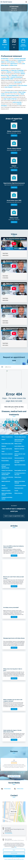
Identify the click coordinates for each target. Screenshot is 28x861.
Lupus (3, 451)
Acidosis (17, 451)
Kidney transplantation (7, 437)
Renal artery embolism (7, 454)
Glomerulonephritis (19, 458)
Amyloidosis (5, 488)
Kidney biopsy (18, 477)
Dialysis (3, 439)
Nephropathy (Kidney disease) (7, 494)
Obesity (3, 485)
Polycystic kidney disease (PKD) (6, 473)
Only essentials (14, 853)
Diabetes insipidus (6, 490)
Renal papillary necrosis (20, 470)
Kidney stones (18, 443)
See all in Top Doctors (14, 776)
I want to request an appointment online (14, 516)
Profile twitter (20, 788)
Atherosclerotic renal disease (20, 454)
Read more (14, 135)
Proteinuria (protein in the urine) (20, 473)
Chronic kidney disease (20, 437)
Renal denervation (19, 488)
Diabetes (4, 446)
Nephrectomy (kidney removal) (20, 482)
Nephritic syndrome (19, 448)
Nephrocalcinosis (6, 481)
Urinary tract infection (7, 470)
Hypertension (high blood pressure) (19, 440)
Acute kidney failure (19, 446)
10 (22, 772)
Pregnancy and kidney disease (7, 498)
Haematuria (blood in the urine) (20, 461)
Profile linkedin (7, 788)
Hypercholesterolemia (20, 464)
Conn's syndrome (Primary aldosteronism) (6, 466)
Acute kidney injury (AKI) (7, 443)
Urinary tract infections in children (7, 478)
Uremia (16, 490)
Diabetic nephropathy (7, 448)
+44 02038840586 (8, 833)
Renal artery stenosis (7, 458)
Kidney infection (18, 493)
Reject (14, 850)
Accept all (14, 856)
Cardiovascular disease (20, 485)
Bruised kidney (5, 460)
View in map (13, 811)
